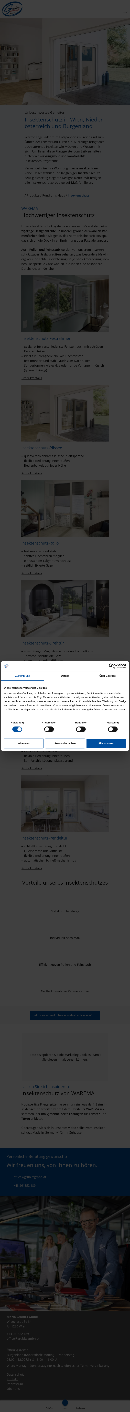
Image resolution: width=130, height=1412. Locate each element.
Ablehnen (23, 743)
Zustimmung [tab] (22, 675)
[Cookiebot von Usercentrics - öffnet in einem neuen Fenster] (111, 666)
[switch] (49, 729)
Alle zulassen (106, 743)
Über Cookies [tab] (107, 675)
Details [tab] (65, 675)
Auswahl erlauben (65, 743)
